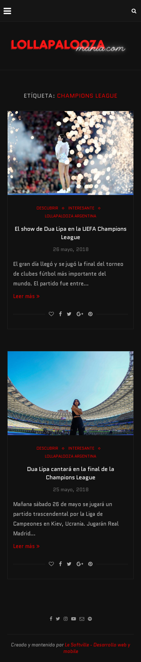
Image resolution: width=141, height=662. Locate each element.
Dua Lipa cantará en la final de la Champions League (70, 473)
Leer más (24, 296)
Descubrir (47, 208)
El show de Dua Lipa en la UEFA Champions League (71, 233)
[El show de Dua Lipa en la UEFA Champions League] (70, 153)
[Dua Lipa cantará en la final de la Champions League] (70, 393)
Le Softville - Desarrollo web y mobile (97, 648)
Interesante (81, 208)
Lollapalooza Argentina (70, 216)
